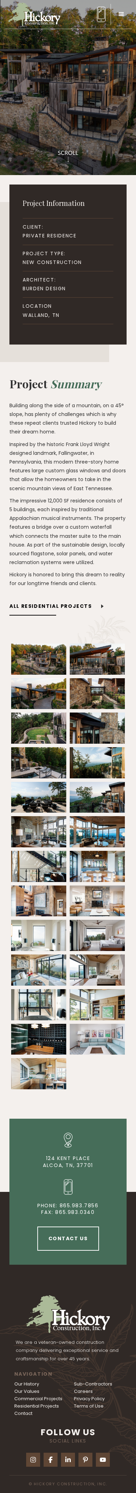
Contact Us (68, 1238)
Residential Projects (36, 1406)
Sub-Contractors (93, 1384)
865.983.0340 (75, 1212)
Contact (23, 1413)
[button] (121, 14)
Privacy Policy (89, 1398)
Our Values (26, 1391)
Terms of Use (89, 1406)
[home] (32, 14)
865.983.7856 (79, 1205)
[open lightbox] (38, 659)
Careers (83, 1391)
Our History (26, 1384)
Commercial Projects (38, 1398)
